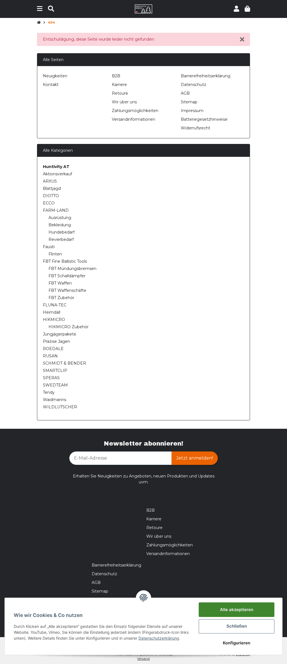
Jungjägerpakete (59, 334)
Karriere (119, 84)
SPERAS (51, 377)
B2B (116, 75)
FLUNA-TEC (54, 304)
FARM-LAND (56, 210)
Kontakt (51, 84)
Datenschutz (193, 84)
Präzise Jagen (56, 341)
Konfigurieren (236, 643)
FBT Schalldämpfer (66, 275)
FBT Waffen (60, 283)
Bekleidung (59, 224)
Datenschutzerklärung (158, 638)
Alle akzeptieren (236, 609)
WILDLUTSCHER (60, 406)
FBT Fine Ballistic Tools (65, 261)
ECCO (49, 203)
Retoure (120, 93)
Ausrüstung (59, 217)
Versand (143, 659)
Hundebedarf (61, 232)
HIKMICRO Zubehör (68, 326)
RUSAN (50, 355)
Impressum (192, 110)
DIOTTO (51, 195)
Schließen (236, 626)
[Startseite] (39, 22)
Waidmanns (54, 399)
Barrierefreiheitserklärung (205, 75)
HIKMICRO (54, 319)
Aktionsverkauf (57, 173)
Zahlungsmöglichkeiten (135, 110)
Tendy (49, 392)
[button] (236, 8)
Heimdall (51, 312)
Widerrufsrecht (195, 128)
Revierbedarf (61, 239)
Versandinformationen (133, 119)
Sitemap (189, 101)
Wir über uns (124, 101)
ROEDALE (53, 348)
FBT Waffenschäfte (67, 290)
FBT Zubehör (61, 297)
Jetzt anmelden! (194, 458)
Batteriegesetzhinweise (204, 119)
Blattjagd (52, 188)
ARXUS (50, 181)
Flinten (55, 254)
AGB (185, 93)
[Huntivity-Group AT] (143, 8)
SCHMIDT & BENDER (64, 363)
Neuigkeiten (55, 75)
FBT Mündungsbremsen (72, 268)
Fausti (49, 246)
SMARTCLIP (55, 370)
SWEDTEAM (55, 385)
